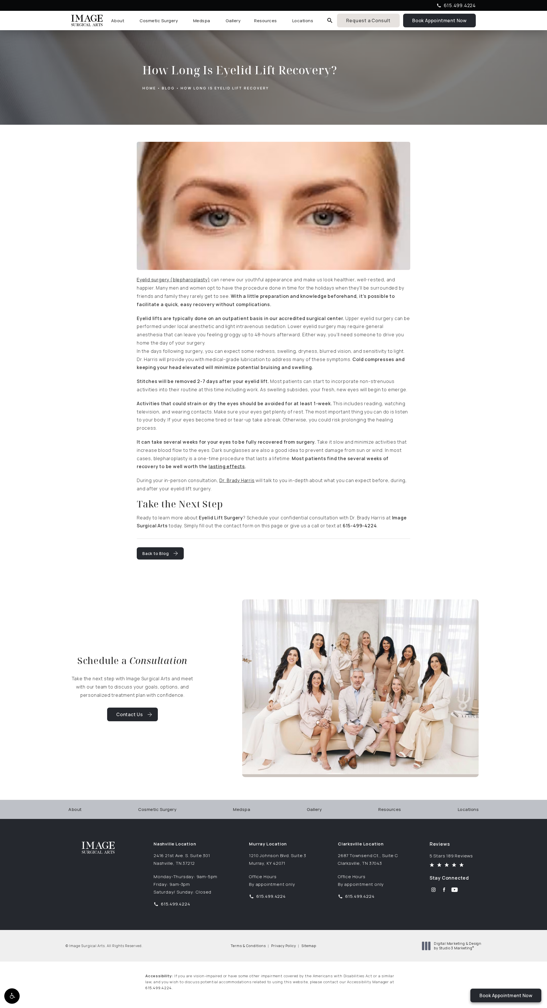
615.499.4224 (158, 987)
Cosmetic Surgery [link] (159, 21)
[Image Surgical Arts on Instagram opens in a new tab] (433, 890)
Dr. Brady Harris (237, 480)
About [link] (117, 21)
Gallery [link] (233, 21)
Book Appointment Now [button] (505, 995)
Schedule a (132, 660)
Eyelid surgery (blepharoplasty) (173, 279)
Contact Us (129, 714)
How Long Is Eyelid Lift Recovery (225, 88)
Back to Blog (155, 553)
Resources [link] (265, 21)
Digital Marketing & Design (457, 945)
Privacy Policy (283, 945)
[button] (12, 996)
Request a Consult (368, 20)
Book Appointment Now (444, 20)
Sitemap (308, 945)
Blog (168, 88)
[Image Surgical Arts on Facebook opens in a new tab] (444, 890)
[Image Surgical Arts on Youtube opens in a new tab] (454, 890)
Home (149, 88)
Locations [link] (302, 21)
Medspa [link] (201, 21)
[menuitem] (118, 20)
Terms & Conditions (248, 945)
